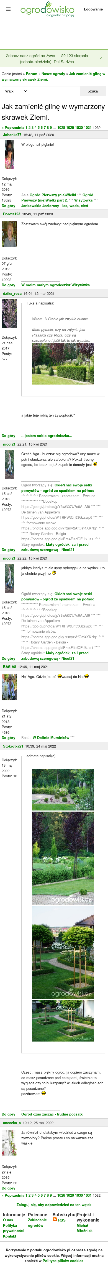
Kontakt (9, 1236)
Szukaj (93, 91)
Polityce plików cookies (63, 1260)
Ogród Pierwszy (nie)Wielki (53, 194)
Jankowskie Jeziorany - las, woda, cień (54, 205)
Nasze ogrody (53, 73)
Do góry (8, 205)
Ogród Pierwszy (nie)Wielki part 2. (57, 197)
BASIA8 (9, 666)
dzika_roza (12, 293)
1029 (70, 127)
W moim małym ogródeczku (45, 284)
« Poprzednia (13, 127)
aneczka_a (12, 1122)
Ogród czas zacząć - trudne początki (52, 1114)
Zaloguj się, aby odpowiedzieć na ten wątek (54, 1204)
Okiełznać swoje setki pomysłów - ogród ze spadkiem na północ (57, 487)
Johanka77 (12, 134)
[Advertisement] (54, 34)
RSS (61, 1220)
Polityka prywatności (13, 1228)
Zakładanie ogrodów (37, 1222)
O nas (8, 1219)
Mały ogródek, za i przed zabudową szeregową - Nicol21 (55, 547)
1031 (88, 127)
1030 (79, 127)
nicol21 (9, 444)
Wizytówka (84, 200)
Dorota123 (11, 213)
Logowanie (93, 9)
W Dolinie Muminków (51, 737)
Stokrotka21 (13, 746)
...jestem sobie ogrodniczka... (46, 435)
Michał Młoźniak (84, 1228)
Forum (31, 73)
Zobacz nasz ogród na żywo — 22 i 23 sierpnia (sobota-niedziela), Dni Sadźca (47, 58)
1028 (61, 127)
